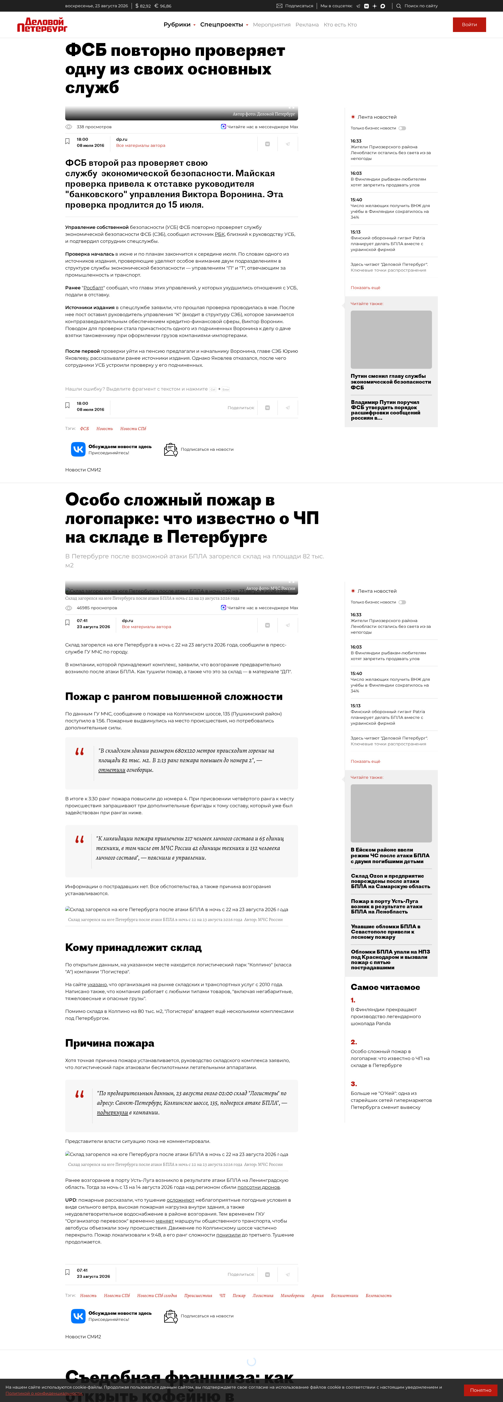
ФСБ (84, 428)
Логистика (263, 1295)
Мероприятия (272, 25)
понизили (228, 1235)
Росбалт (93, 288)
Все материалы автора (140, 145)
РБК (220, 234)
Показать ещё (365, 287)
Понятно (480, 1390)
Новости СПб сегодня (157, 1295)
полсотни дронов (259, 1187)
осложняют (180, 1200)
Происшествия (198, 1295)
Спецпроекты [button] (222, 24)
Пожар (239, 1295)
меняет (165, 1221)
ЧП (222, 1295)
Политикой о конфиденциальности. (44, 1393)
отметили (111, 769)
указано (97, 984)
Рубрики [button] (178, 24)
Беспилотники (344, 1295)
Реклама (307, 25)
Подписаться (299, 5)
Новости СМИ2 (83, 470)
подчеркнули (112, 1112)
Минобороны (292, 1295)
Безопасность (379, 1295)
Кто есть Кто (340, 25)
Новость (104, 428)
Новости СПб (133, 428)
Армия (318, 1295)
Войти (469, 24)
